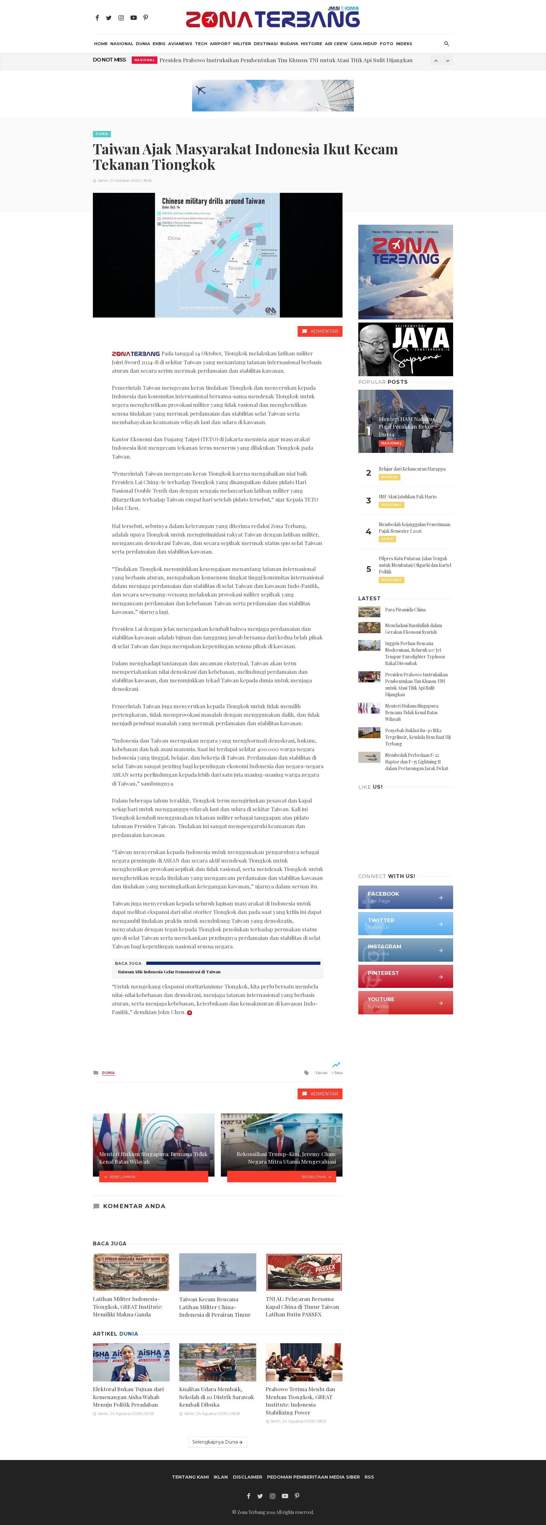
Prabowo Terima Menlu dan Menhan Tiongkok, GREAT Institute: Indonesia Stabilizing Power (300, 1400)
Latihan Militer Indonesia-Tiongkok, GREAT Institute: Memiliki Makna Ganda (127, 1306)
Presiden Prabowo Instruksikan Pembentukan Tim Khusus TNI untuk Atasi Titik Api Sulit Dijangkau (286, 59)
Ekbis (159, 43)
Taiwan (321, 1072)
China (337, 1072)
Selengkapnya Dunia (215, 1442)
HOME (101, 43)
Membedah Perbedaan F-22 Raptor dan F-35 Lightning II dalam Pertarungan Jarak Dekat (416, 761)
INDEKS (404, 43)
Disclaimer (247, 1477)
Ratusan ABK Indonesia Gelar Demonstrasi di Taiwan (169, 971)
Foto (386, 43)
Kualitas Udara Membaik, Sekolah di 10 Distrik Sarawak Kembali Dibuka (216, 1396)
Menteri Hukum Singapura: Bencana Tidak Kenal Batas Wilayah (412, 712)
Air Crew (336, 43)
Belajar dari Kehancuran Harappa (412, 469)
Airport (220, 43)
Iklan (221, 1477)
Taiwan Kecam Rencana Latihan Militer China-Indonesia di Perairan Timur (215, 1306)
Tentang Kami (190, 1477)
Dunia (143, 43)
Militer (242, 43)
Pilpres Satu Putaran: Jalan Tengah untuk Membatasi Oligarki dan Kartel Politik (415, 565)
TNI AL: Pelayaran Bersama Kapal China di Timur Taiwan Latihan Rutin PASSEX (302, 1306)
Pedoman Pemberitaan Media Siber (313, 1477)
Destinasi (266, 43)
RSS (369, 1477)
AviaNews (180, 43)
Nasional (121, 43)
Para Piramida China (405, 610)
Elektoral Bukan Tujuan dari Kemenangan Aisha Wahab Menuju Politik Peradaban (128, 1396)
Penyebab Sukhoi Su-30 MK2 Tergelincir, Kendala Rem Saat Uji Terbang (418, 737)
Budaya (289, 43)
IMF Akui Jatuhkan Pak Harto (408, 497)
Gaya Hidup (363, 43)
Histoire (311, 43)
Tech (201, 43)
